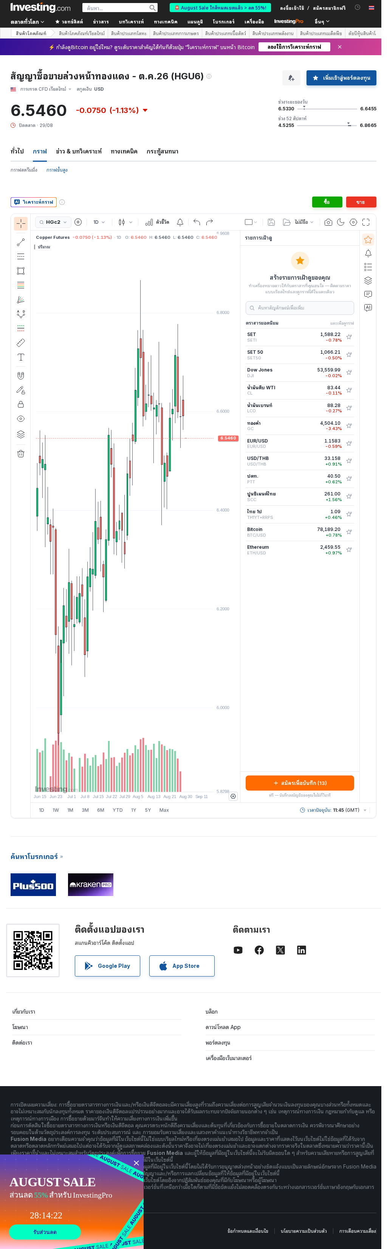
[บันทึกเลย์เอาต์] (271, 222)
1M (70, 810)
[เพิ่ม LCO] (349, 408)
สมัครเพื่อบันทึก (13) (304, 783)
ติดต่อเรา (22, 1042)
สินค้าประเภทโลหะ (129, 33)
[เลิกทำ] (197, 222)
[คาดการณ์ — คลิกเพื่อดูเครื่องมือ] (21, 328)
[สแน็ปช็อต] (328, 222)
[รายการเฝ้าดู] (368, 240)
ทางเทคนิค (124, 151)
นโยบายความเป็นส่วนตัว (304, 1231)
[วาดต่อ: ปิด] (21, 390)
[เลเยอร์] (21, 434)
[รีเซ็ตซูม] (156, 782)
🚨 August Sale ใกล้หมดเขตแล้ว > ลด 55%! (220, 7)
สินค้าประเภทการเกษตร (176, 33)
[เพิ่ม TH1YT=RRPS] (349, 514)
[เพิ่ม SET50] (349, 355)
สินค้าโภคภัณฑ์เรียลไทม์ (82, 33)
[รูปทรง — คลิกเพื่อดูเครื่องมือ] (21, 271)
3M (85, 810)
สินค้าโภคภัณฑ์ (31, 33)
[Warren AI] (368, 308)
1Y (133, 810)
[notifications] (357, 7)
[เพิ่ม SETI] (349, 337)
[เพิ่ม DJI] (349, 372)
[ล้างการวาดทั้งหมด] (21, 454)
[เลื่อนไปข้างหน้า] (145, 782)
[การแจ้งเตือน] (368, 253)
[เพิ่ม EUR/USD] (349, 443)
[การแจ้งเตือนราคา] (180, 222)
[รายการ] (368, 267)
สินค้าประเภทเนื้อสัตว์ (225, 33)
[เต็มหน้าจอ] (366, 222)
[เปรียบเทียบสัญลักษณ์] (78, 222)
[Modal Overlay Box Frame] (72, 1202)
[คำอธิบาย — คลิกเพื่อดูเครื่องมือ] (21, 357)
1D (41, 810)
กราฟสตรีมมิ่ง (24, 170)
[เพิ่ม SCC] (349, 496)
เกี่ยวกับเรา (23, 1011)
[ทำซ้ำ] (209, 222)
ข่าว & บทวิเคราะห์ (79, 151)
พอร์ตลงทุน (218, 1042)
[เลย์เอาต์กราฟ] (251, 222)
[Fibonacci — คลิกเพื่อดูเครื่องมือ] (21, 285)
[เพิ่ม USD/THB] (349, 461)
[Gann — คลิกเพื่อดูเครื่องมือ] (21, 299)
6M (100, 810)
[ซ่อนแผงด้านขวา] (237, 516)
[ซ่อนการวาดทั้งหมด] (21, 419)
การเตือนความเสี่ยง (357, 1231)
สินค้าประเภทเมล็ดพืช (321, 33)
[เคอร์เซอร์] (21, 224)
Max (164, 810)
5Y (148, 810)
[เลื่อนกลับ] (135, 782)
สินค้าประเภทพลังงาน (273, 33)
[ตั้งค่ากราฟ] (353, 222)
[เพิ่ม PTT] (349, 479)
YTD (118, 810)
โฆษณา (20, 1027)
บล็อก (212, 1011)
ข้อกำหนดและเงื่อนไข (248, 1231)
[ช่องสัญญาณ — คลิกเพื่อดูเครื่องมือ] (21, 256)
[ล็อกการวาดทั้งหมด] (21, 404)
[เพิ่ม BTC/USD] (349, 532)
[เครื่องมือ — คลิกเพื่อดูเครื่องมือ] (21, 343)
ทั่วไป (17, 151)
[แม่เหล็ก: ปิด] (21, 375)
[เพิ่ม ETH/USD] (349, 550)
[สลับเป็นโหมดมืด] (341, 222)
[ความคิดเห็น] (368, 294)
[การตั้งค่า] (233, 796)
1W (56, 810)
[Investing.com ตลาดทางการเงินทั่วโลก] (40, 7)
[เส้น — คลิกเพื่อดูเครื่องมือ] (21, 242)
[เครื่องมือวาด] (33, 516)
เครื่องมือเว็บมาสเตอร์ (229, 1058)
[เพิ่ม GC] (349, 426)
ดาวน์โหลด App (223, 1027)
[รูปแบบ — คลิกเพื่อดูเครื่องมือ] (21, 314)
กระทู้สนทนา (162, 151)
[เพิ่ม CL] (349, 390)
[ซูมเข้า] (125, 782)
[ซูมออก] (115, 782)
